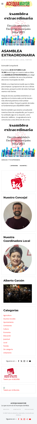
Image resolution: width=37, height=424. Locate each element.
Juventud (6, 339)
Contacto (17, 409)
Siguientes (23, 165)
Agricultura (7, 315)
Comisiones (7, 326)
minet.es (18, 415)
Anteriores (14, 165)
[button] (2, 4)
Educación (7, 336)
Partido (29, 60)
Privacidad (29, 409)
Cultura (6, 329)
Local (22, 60)
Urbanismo (7, 353)
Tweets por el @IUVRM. (11, 379)
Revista (6, 409)
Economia (7, 332)
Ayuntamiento (8, 322)
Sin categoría (8, 349)
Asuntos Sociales (9, 319)
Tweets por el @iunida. (11, 390)
